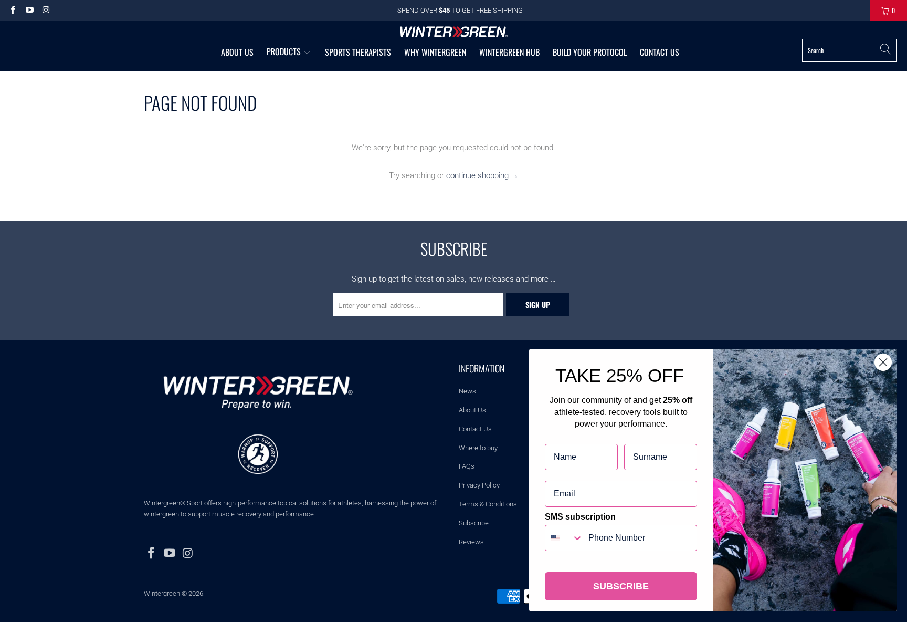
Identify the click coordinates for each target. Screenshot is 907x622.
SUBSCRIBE (621, 586)
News (467, 391)
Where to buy (478, 448)
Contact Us (475, 429)
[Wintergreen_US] (454, 32)
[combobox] (564, 538)
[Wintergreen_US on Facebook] (12, 10)
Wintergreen (162, 593)
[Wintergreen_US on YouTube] (28, 10)
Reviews (471, 542)
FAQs (466, 466)
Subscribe (474, 523)
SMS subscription (580, 516)
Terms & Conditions (488, 504)
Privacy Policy (479, 485)
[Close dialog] (883, 362)
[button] (289, 52)
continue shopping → (482, 175)
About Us (472, 410)
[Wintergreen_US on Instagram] (45, 10)
